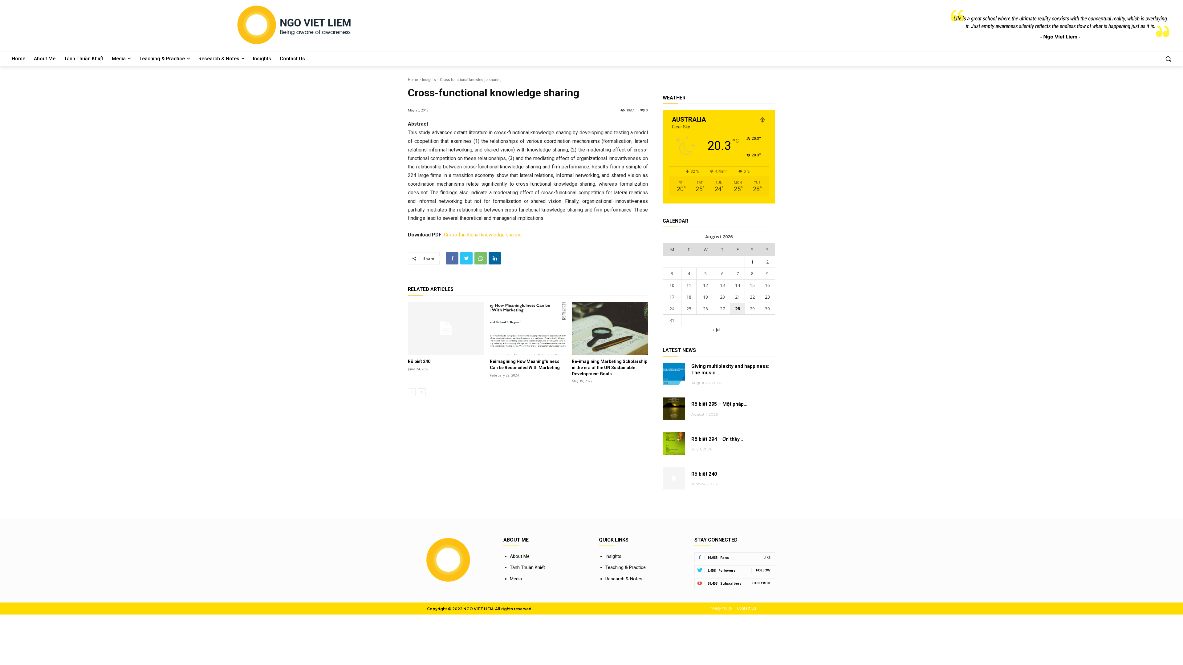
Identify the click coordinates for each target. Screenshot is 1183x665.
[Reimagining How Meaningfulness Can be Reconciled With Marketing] (528, 328)
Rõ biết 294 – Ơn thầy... (717, 439)
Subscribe (760, 583)
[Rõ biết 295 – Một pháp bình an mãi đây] (674, 408)
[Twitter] (466, 258)
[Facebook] (452, 258)
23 (767, 297)
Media (516, 579)
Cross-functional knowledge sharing (483, 235)
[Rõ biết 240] (446, 328)
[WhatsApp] (480, 258)
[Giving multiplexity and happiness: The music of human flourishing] (674, 374)
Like (766, 557)
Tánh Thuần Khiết (527, 567)
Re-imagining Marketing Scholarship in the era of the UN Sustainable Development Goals (609, 367)
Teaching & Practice (625, 567)
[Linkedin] (495, 258)
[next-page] (421, 392)
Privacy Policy (720, 608)
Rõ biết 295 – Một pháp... (719, 404)
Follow (763, 570)
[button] (1168, 58)
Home (413, 80)
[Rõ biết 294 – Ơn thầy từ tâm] (674, 443)
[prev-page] (412, 392)
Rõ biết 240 (419, 361)
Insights (429, 80)
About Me (520, 556)
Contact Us (746, 608)
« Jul (716, 329)
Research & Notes (623, 579)
